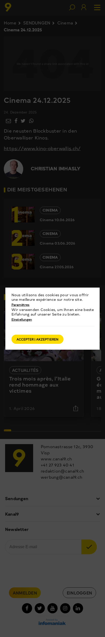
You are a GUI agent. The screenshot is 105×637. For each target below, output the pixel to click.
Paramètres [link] (20, 305)
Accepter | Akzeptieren (37, 339)
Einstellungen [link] (21, 319)
